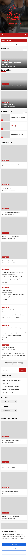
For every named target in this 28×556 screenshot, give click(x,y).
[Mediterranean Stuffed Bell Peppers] (14, 81)
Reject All (14, 553)
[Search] (25, 35)
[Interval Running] (14, 99)
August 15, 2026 (12, 214)
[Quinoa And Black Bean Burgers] (5, 134)
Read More (4, 282)
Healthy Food (5, 60)
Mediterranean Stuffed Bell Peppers (14, 86)
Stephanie (5, 66)
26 (18, 363)
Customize (14, 548)
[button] (2, 35)
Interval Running (10, 44)
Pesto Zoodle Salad (7, 261)
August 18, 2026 (12, 106)
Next (22, 363)
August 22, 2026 (12, 66)
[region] (14, 542)
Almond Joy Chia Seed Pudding (10, 236)
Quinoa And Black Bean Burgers (11, 212)
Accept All (14, 544)
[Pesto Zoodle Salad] (14, 250)
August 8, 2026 (12, 262)
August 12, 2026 (12, 238)
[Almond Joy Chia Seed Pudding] (14, 226)
